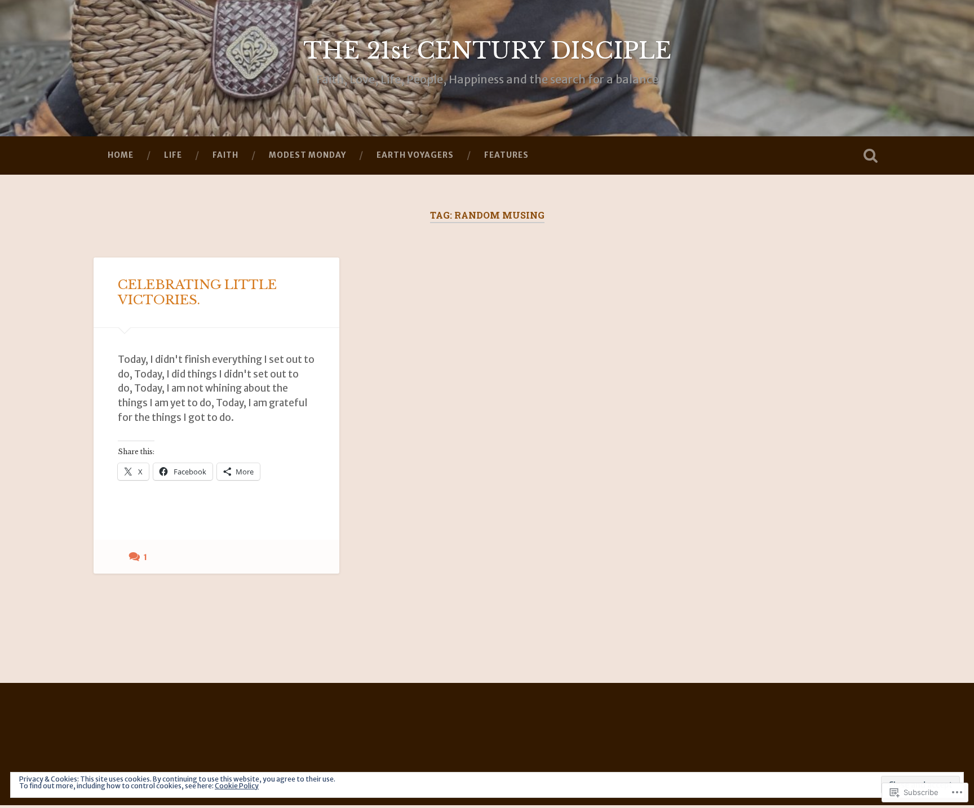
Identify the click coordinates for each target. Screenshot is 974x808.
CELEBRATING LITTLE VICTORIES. (197, 292)
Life (173, 155)
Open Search (870, 155)
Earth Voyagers (415, 155)
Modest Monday (307, 155)
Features (506, 155)
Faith (225, 155)
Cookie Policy (237, 786)
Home (121, 155)
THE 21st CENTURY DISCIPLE (487, 51)
